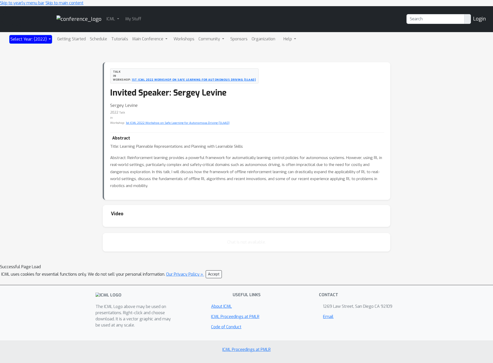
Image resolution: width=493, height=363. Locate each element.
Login (479, 18)
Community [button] (209, 39)
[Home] (78, 19)
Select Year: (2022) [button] (29, 39)
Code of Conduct (226, 327)
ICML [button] (111, 19)
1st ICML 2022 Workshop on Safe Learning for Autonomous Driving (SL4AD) (194, 79)
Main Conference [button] (148, 39)
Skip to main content (64, 3)
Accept (214, 274)
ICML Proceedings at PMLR (235, 316)
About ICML (221, 306)
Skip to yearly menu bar (22, 3)
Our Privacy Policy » (185, 274)
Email (328, 316)
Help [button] (288, 39)
